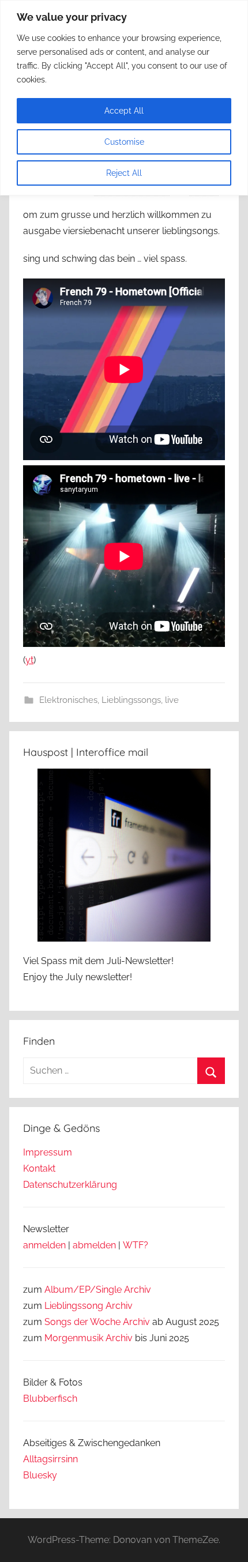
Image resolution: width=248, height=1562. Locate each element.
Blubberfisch (50, 1398)
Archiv (119, 1305)
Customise (124, 141)
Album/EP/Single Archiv (97, 1289)
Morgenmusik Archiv (88, 1338)
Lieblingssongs (131, 700)
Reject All (124, 173)
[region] (124, 97)
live (172, 700)
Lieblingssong (73, 1305)
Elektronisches (68, 700)
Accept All (124, 110)
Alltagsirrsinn (50, 1459)
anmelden (44, 1245)
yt (29, 659)
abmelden (94, 1245)
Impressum (47, 1152)
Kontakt (39, 1168)
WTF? (135, 1245)
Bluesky (40, 1475)
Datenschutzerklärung (70, 1184)
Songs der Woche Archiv (97, 1321)
